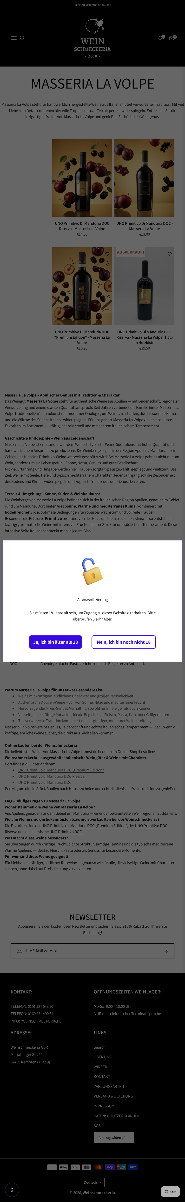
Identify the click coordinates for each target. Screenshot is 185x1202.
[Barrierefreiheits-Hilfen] (12, 1190)
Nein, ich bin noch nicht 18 (124, 642)
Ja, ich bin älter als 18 (55, 642)
